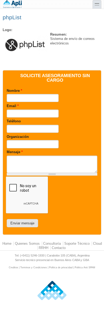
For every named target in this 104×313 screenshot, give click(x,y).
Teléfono (14, 121)
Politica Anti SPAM (85, 267)
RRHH (43, 248)
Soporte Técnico (77, 244)
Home (6, 244)
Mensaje (15, 152)
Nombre (14, 91)
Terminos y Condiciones (33, 267)
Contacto (59, 248)
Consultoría (52, 244)
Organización (18, 137)
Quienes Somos (27, 244)
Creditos (13, 267)
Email (13, 106)
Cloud (97, 244)
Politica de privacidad (61, 267)
